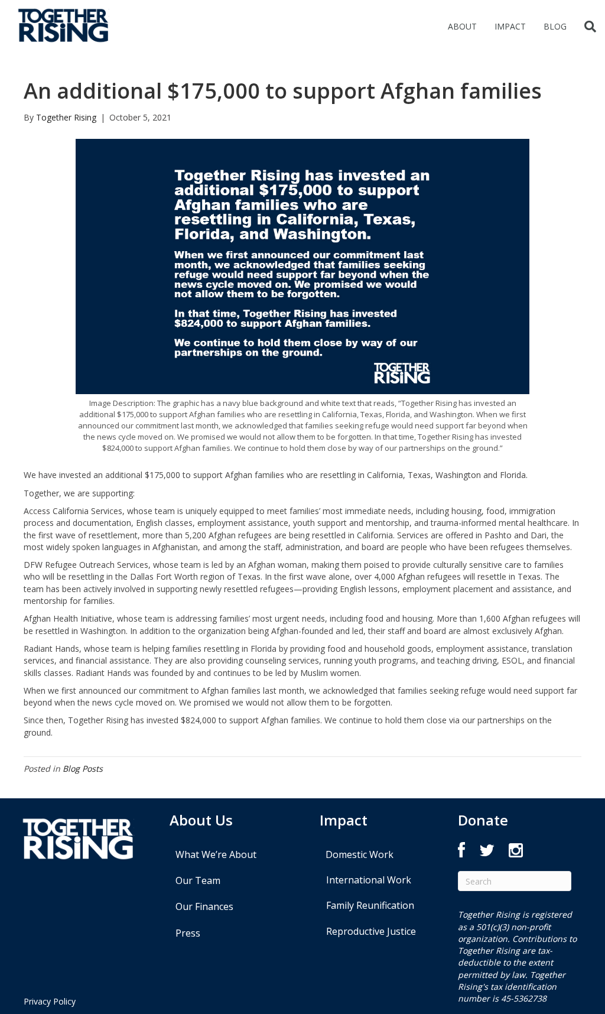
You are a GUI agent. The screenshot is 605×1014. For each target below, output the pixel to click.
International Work (368, 879)
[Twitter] (487, 853)
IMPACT (510, 26)
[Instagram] (516, 853)
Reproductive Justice (371, 931)
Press (187, 933)
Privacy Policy (50, 1001)
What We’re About (215, 854)
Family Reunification (370, 905)
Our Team (197, 880)
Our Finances (204, 906)
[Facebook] (461, 853)
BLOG (555, 26)
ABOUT (462, 26)
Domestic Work (359, 854)
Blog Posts (83, 768)
